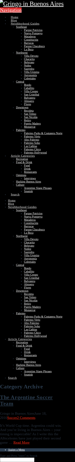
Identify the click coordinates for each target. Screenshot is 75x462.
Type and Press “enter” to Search (18, 455)
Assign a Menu (16, 449)
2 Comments (26, 418)
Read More (21, 442)
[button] (11, 10)
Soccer (12, 418)
